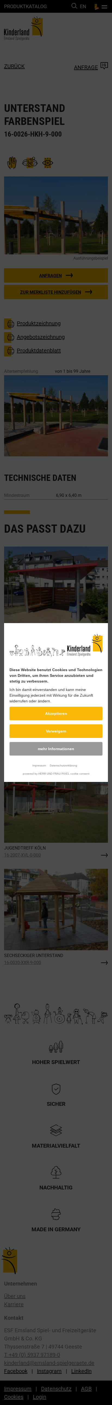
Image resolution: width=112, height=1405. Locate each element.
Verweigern (56, 731)
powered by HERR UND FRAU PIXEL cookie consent (56, 773)
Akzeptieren (56, 713)
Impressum (39, 765)
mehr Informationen (56, 749)
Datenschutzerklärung (63, 765)
